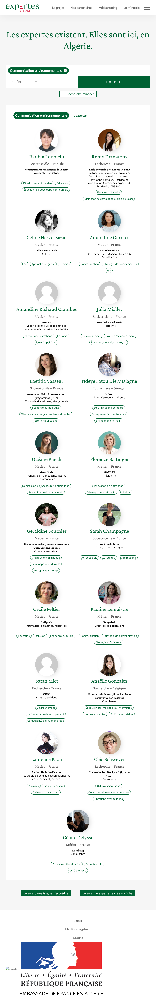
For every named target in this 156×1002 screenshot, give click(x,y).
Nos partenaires (81, 8)
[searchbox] (99, 70)
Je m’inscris (132, 8)
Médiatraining (108, 8)
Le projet (58, 8)
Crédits (78, 937)
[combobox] (78, 70)
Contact (77, 920)
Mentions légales (76, 929)
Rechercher (114, 82)
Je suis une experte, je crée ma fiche (107, 893)
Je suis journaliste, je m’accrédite (46, 893)
